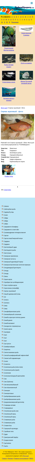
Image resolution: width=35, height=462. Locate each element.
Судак (6, 434)
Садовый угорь (9, 212)
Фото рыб (4, 108)
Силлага (6, 303)
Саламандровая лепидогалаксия (15, 232)
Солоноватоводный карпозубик (14, 376)
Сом (5, 379)
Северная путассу (10, 259)
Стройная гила (8, 431)
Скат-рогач (7, 343)
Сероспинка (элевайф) (11, 288)
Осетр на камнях (26, 63)
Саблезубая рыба (9, 209)
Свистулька (7, 253)
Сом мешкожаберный (11, 384)
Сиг (5, 297)
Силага (6, 300)
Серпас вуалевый (10, 291)
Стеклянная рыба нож (11, 411)
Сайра (6, 224)
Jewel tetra (7, 190)
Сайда (6, 218)
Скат (5, 338)
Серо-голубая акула (10, 285)
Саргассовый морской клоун (13, 238)
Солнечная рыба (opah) (11, 370)
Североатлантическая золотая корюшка (17, 265)
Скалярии (7, 332)
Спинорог (7, 390)
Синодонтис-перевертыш (12, 326)
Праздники (14, 22)
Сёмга (6, 276)
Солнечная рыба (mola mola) (13, 367)
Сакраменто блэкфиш (11, 227)
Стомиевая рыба (9, 419)
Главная (4, 458)
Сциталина (7, 443)
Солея (6, 361)
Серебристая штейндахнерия (13, 282)
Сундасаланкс (8, 440)
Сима (5, 305)
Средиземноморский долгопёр (14, 402)
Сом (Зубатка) (8, 381)
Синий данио (8, 320)
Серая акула (8, 279)
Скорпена (7, 349)
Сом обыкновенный (10, 387)
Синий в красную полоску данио (14, 317)
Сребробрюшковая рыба (12, 396)
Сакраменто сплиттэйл (11, 229)
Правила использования (21, 458)
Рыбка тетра (9, 176)
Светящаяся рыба (10, 250)
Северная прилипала (11, 256)
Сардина (7, 241)
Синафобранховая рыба (12, 311)
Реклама (10, 458)
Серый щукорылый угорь (12, 294)
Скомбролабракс (9, 346)
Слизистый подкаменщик (12, 358)
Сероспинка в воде (8, 82)
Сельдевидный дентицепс (12, 267)
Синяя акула (8, 329)
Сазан (6, 215)
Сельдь (6, 270)
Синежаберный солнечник (12, 314)
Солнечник (7, 373)
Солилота (7, 364)
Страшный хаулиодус (11, 428)
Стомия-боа (8, 425)
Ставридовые (8, 408)
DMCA (31, 458)
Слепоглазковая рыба (11, 352)
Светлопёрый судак (10, 247)
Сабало (6, 206)
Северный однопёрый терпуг (13, 262)
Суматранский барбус (11, 437)
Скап (5, 335)
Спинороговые (9, 393)
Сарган (6, 235)
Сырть (6, 446)
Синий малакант (9, 323)
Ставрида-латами (9, 405)
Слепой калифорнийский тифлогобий (16, 355)
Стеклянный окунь (10, 414)
